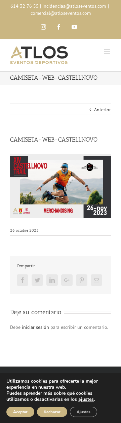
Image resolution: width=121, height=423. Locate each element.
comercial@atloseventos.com (61, 13)
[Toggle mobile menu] (107, 51)
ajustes (86, 399)
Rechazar (52, 412)
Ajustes (83, 412)
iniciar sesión (36, 327)
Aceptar (20, 412)
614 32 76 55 (24, 6)
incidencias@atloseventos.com (74, 6)
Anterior (102, 110)
